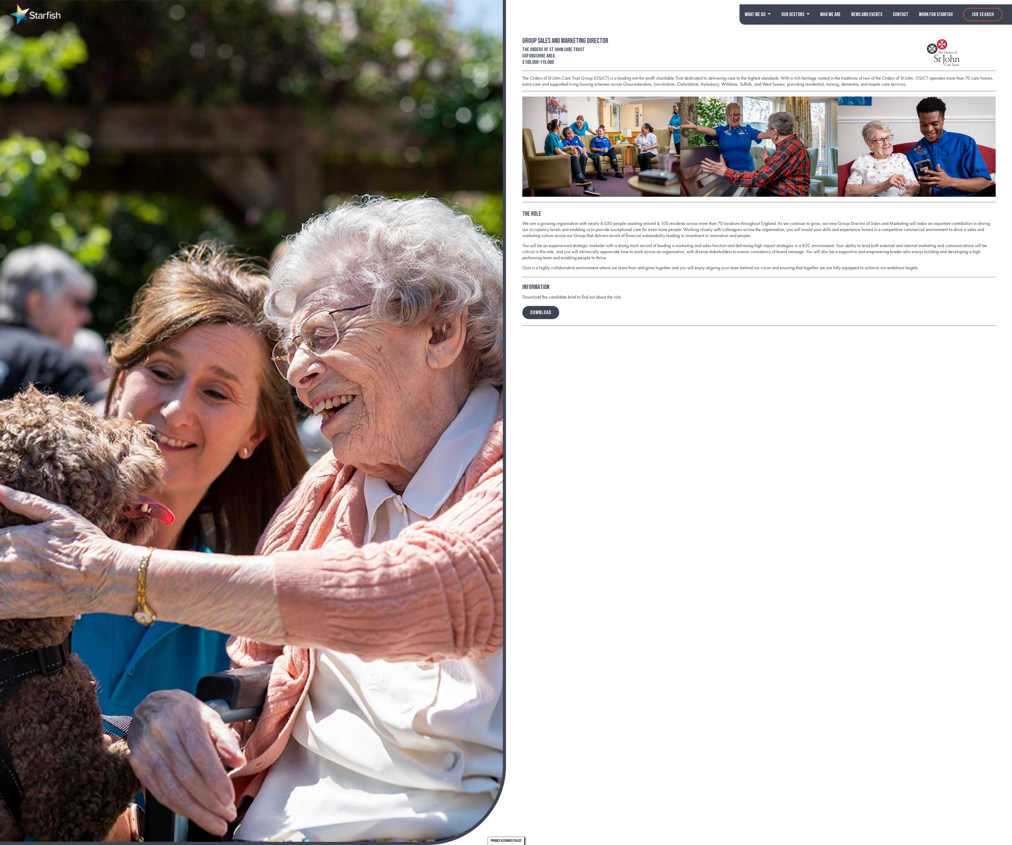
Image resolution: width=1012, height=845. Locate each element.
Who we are (830, 14)
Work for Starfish (936, 14)
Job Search (983, 14)
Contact (900, 14)
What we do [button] (755, 14)
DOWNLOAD (540, 312)
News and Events (866, 14)
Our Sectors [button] (793, 14)
